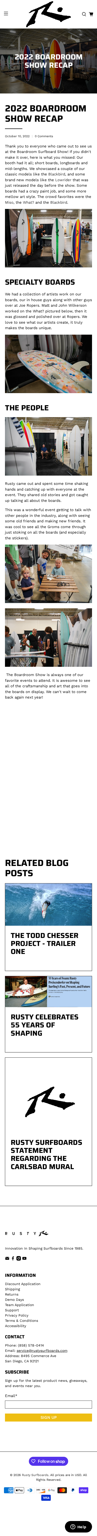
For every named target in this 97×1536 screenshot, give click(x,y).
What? (28, 202)
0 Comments (44, 136)
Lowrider (63, 180)
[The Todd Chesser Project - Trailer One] (48, 904)
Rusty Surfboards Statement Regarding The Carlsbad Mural (46, 1154)
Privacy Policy (16, 1315)
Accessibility (15, 1326)
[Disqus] (48, 783)
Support (12, 1310)
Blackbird (56, 174)
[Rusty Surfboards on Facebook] (13, 1259)
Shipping (12, 1289)
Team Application (19, 1305)
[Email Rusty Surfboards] (7, 1259)
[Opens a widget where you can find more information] (78, 1527)
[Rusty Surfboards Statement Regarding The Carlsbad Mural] (48, 1095)
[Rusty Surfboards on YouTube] (24, 1259)
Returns (11, 1294)
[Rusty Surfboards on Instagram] (18, 1259)
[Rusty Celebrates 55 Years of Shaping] (48, 991)
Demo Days (14, 1300)
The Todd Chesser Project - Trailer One (44, 943)
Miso (9, 202)
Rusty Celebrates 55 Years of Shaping (45, 1025)
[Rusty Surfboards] (48, 14)
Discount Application (23, 1284)
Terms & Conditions (21, 1321)
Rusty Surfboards (35, 1475)
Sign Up (49, 1417)
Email (11, 1396)
